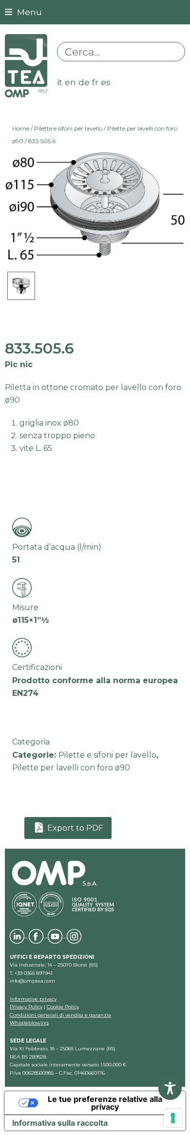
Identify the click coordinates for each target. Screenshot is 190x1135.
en (70, 82)
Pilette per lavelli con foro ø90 (71, 767)
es (106, 82)
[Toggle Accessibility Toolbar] (170, 1088)
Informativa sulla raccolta (60, 1123)
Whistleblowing (29, 1023)
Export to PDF (74, 828)
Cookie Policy (63, 1007)
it (59, 82)
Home (20, 128)
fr (95, 82)
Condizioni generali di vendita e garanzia (60, 1015)
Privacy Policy (26, 1007)
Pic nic (19, 364)
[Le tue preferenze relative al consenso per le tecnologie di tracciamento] (173, 1118)
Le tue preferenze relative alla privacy (105, 1103)
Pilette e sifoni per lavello (68, 128)
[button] (23, 12)
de (84, 82)
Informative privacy (33, 999)
